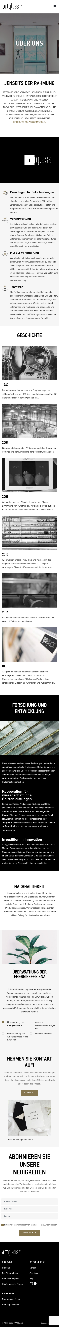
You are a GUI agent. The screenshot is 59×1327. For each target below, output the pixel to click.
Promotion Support (10, 1278)
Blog (32, 1278)
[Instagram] (31, 1283)
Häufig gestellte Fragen (12, 1284)
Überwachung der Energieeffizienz (15, 1024)
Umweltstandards (43, 1033)
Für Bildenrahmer (10, 1273)
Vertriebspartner (23, 1224)
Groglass (34, 1273)
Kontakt (33, 1267)
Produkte (6, 1267)
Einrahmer (8, 1224)
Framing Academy (10, 1304)
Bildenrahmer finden (11, 1299)
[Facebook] (35, 1283)
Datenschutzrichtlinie (49, 1323)
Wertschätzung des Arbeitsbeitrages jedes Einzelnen (17, 1036)
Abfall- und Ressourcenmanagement (45, 1025)
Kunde (37, 1224)
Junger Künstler (50, 1224)
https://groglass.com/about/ (29, 122)
